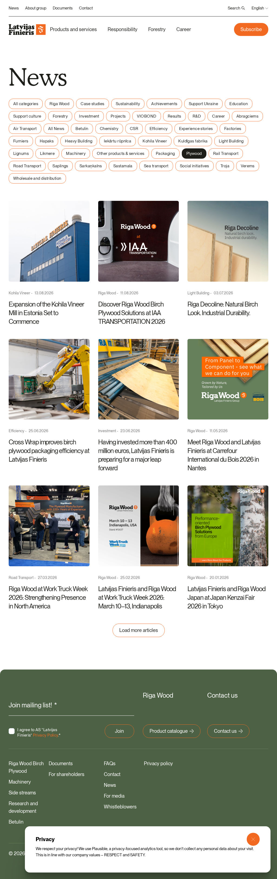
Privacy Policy (45, 735)
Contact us (225, 731)
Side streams (22, 792)
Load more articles (138, 630)
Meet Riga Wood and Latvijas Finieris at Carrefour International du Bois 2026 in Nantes (223, 455)
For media (114, 796)
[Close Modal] (253, 839)
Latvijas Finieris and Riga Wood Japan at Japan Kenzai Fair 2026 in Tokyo (226, 597)
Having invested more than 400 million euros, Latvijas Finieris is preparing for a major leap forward (137, 455)
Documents (62, 8)
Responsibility (122, 29)
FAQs (110, 763)
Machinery (20, 782)
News (14, 8)
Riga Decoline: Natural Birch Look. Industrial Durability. (222, 308)
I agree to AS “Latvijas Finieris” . (39, 732)
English (258, 8)
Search (234, 8)
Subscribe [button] (251, 29)
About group (35, 8)
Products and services (73, 29)
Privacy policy (158, 763)
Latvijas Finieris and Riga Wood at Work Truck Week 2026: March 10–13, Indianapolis (137, 597)
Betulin (16, 822)
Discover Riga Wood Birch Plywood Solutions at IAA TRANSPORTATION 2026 (131, 312)
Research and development (23, 807)
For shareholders (66, 774)
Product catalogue (169, 731)
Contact (86, 8)
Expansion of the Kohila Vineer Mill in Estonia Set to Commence (46, 312)
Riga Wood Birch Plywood (26, 767)
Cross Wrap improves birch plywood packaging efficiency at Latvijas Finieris (49, 450)
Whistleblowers (120, 807)
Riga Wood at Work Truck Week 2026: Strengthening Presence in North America (48, 597)
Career (183, 29)
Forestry (157, 29)
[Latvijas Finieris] (27, 29)
